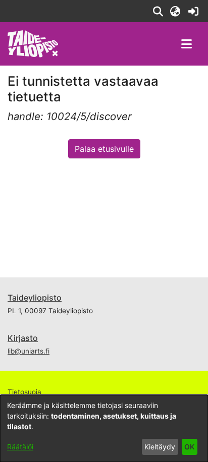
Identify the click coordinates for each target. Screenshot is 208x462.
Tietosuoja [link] (24, 392)
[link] (193, 11)
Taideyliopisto (35, 298)
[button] (157, 11)
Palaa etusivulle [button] (104, 149)
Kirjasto (23, 338)
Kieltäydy (159, 446)
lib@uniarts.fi (28, 351)
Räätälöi (20, 446)
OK (189, 446)
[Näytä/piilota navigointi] (186, 43)
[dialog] (104, 428)
